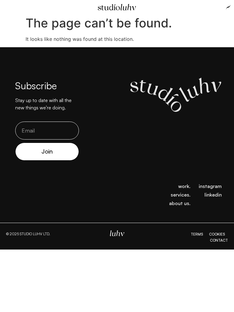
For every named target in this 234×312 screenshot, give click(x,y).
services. (180, 195)
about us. (179, 203)
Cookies (217, 234)
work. (184, 186)
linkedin (213, 195)
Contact (219, 240)
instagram (210, 186)
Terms (197, 234)
